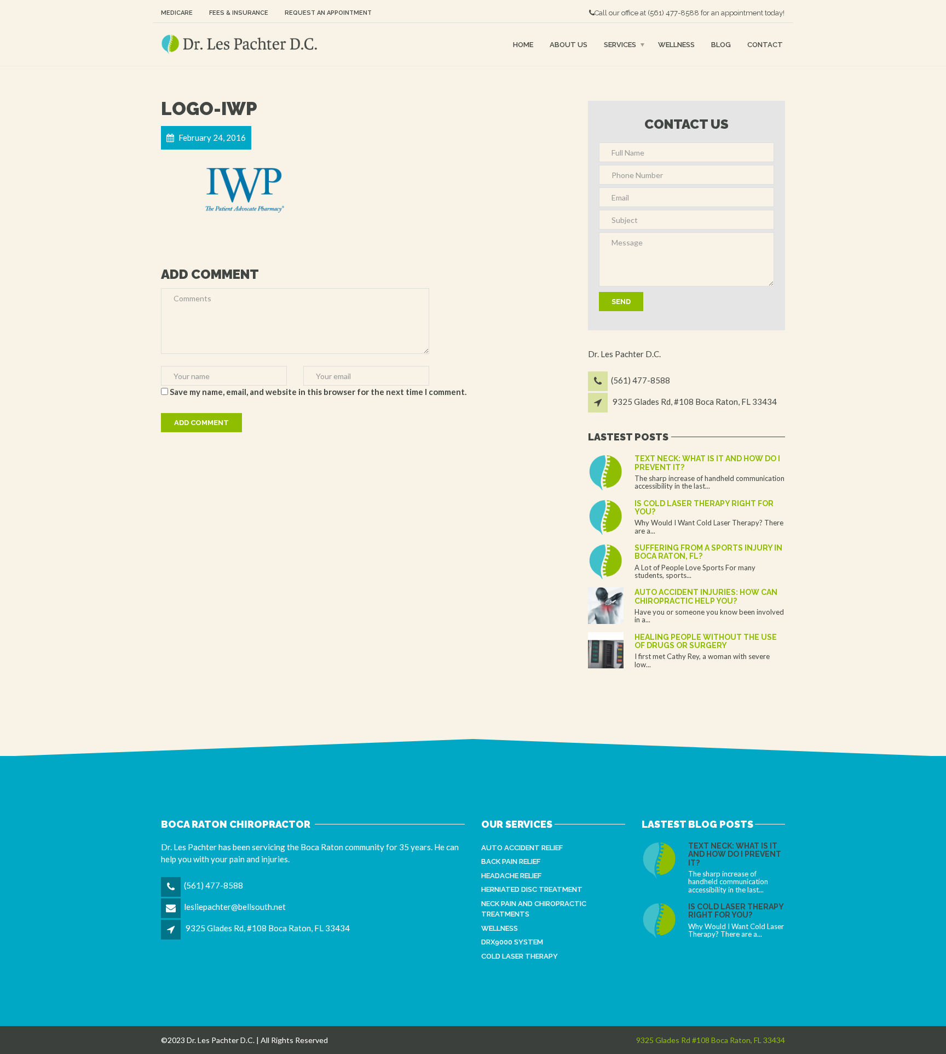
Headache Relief (511, 876)
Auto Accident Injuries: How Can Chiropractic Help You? (705, 596)
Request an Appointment (328, 12)
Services (620, 44)
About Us (568, 44)
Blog (721, 44)
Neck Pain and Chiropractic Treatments (533, 909)
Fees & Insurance (238, 12)
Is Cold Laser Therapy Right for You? (704, 507)
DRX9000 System (512, 942)
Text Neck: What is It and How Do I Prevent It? (707, 462)
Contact (765, 44)
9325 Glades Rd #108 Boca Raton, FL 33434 (710, 1040)
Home (523, 44)
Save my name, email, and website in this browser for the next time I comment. (318, 392)
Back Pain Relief (510, 861)
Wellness (676, 44)
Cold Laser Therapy (519, 956)
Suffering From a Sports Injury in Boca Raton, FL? (708, 551)
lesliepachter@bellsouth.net (235, 907)
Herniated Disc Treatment (531, 889)
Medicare (177, 12)
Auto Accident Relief (522, 848)
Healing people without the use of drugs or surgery (705, 641)
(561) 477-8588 (673, 13)
